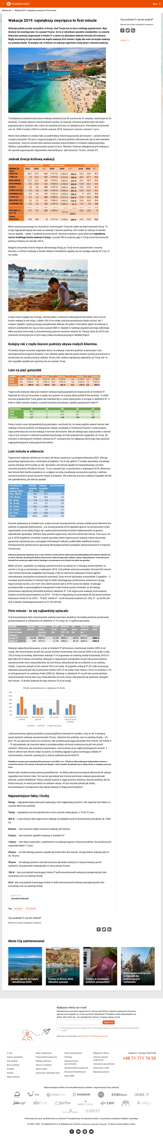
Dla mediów (12, 1061)
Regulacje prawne (101, 1072)
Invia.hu (103, 1124)
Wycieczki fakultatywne (75, 1072)
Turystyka (18, 908)
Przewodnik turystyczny (46, 1057)
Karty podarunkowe (73, 1053)
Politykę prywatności (99, 1036)
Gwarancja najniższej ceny (48, 1073)
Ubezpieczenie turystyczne (76, 1068)
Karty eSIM (69, 1076)
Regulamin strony (101, 1053)
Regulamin (86, 1036)
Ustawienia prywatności (104, 1064)
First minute (30, 908)
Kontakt (123, 40)
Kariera (10, 1073)
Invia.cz (86, 1124)
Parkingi (68, 1057)
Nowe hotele (41, 1069)
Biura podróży (13, 1065)
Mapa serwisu (13, 1077)
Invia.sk (94, 1124)
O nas (9, 1053)
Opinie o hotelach (43, 1065)
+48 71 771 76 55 (139, 1058)
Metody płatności (43, 1061)
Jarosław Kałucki (20, 898)
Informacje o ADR (101, 1068)
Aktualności (6, 10)
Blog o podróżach (44, 1053)
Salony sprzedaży (15, 1057)
